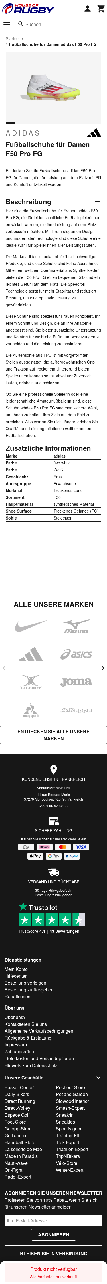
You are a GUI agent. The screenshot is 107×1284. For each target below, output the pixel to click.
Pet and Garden (72, 1094)
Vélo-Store (66, 1163)
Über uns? (15, 1017)
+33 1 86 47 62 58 (53, 806)
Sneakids (65, 1121)
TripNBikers (68, 1156)
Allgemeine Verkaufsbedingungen (39, 1031)
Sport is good (69, 1128)
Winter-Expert (69, 1170)
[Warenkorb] (101, 8)
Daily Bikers (17, 1094)
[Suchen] (20, 24)
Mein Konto (16, 969)
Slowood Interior (72, 1101)
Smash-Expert (70, 1108)
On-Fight (13, 1170)
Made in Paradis (21, 1156)
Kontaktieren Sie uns (53, 787)
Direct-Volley (17, 1108)
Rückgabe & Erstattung (28, 1037)
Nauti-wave (16, 1163)
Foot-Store (15, 1121)
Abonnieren (53, 1234)
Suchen (33, 24)
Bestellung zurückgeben (53, 894)
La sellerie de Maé (23, 1149)
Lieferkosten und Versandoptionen (39, 1058)
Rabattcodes (17, 996)
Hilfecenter (16, 976)
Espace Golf (17, 1115)
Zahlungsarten (19, 1051)
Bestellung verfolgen (25, 982)
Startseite (14, 38)
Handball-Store (20, 1142)
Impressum (16, 1044)
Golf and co (16, 1135)
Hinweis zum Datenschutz (31, 1065)
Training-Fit (67, 1135)
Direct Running (20, 1101)
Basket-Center (19, 1087)
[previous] (4, 668)
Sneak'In (65, 1115)
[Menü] (7, 24)
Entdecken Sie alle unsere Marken (53, 735)
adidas (23, 132)
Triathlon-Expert (72, 1149)
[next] (103, 668)
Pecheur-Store (70, 1087)
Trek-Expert (67, 1142)
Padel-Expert (18, 1176)
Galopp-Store (18, 1128)
